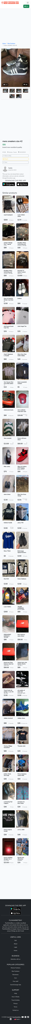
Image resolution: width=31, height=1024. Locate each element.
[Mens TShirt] (8, 540)
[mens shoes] (8, 483)
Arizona (11, 152)
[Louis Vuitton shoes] (22, 204)
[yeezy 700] (22, 512)
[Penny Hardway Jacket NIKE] (22, 763)
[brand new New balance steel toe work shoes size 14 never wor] (8, 651)
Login (15, 947)
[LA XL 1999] (22, 819)
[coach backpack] (8, 204)
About (15, 944)
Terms (15, 1007)
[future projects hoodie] (8, 819)
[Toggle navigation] (27, 2)
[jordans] (22, 287)
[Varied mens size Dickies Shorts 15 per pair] (22, 651)
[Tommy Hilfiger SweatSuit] (8, 735)
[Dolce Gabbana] (22, 568)
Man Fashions (11, 43)
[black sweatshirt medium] (22, 371)
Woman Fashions (15, 968)
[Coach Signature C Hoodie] (8, 343)
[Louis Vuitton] (8, 596)
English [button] (18, 1019)
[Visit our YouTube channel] (22, 1017)
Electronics (15, 974)
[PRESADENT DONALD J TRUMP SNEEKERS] (8, 623)
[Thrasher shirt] (22, 735)
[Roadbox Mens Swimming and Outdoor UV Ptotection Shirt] (22, 232)
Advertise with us (15, 959)
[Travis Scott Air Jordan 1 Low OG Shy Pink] (8, 679)
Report (6, 159)
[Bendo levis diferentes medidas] (22, 846)
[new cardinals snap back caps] (22, 399)
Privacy (15, 1003)
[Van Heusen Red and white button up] (8, 371)
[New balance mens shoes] (22, 623)
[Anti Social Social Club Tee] (8, 315)
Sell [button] (27, 6)
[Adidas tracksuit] (8, 707)
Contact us (16, 1010)
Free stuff (15, 981)
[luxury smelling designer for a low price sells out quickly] (8, 846)
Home (4, 43)
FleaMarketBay (16, 1017)
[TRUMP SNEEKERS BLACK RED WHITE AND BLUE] (22, 596)
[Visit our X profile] (25, 1017)
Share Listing (8, 155)
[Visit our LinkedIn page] (10, 1019)
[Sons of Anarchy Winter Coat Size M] (8, 287)
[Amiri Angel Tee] (22, 315)
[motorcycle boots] (8, 399)
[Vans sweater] (8, 427)
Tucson (15, 152)
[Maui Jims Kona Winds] (22, 483)
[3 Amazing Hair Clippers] (8, 791)
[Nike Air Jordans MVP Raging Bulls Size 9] (22, 455)
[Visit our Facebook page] (28, 1017)
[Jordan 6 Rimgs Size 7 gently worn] (8, 232)
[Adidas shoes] (22, 707)
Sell (15, 940)
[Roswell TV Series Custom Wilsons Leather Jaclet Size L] (22, 259)
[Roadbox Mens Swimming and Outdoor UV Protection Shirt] (8, 259)
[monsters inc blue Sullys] (22, 791)
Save (6, 162)
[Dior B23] (8, 568)
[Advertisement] (15, 25)
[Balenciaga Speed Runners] (22, 540)
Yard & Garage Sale (15, 985)
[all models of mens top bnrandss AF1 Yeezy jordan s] (22, 679)
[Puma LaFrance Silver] (22, 427)
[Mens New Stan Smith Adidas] (22, 343)
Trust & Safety (16, 1000)
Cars (15, 978)
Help (15, 993)
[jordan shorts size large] (8, 763)
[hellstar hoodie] (8, 512)
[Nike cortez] (8, 455)
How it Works (15, 997)
